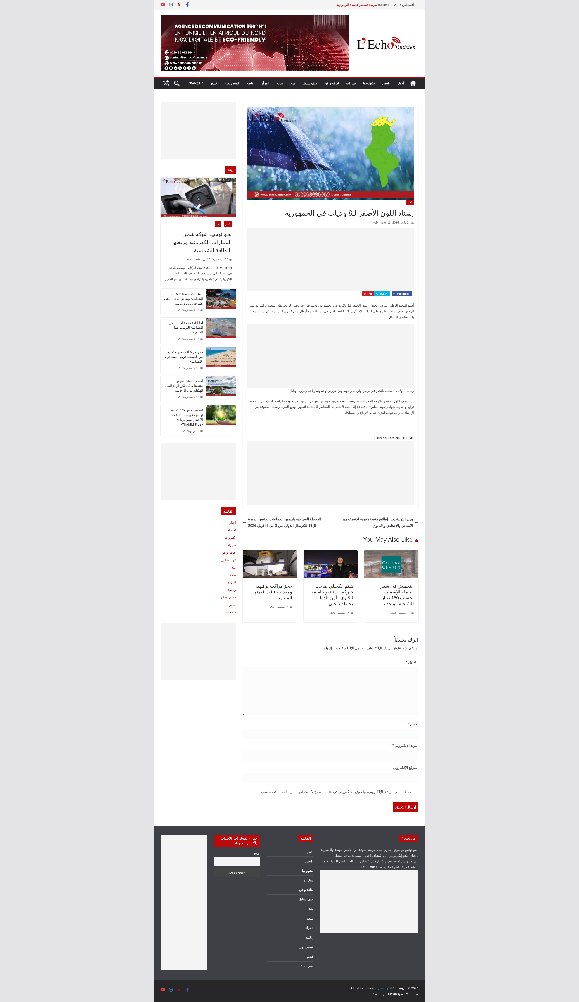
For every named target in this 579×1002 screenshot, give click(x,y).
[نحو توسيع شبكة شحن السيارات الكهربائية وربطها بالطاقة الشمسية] (198, 197)
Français (195, 83)
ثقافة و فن (332, 83)
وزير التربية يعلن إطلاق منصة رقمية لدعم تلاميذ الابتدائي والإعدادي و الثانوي (377, 522)
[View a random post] (166, 83)
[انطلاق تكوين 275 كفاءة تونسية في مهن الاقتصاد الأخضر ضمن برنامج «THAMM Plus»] (221, 420)
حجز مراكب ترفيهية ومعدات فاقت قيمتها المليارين (272, 592)
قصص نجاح (231, 83)
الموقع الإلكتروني (405, 767)
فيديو (214, 83)
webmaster (380, 222)
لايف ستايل (309, 83)
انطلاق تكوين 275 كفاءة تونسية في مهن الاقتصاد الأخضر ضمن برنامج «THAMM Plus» (187, 417)
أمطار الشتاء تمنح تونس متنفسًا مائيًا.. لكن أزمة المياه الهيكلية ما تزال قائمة (184, 386)
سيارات (351, 83)
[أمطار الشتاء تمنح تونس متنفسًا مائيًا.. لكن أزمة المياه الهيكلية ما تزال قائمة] (221, 389)
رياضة (250, 83)
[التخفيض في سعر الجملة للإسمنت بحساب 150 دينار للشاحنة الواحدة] (391, 553)
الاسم (412, 723)
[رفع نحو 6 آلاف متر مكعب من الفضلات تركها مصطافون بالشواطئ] (221, 360)
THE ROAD (391, 994)
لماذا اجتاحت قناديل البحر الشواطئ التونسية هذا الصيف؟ (186, 327)
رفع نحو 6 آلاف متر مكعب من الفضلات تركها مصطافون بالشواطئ (184, 357)
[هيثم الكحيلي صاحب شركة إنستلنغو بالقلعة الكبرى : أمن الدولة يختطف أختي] (331, 553)
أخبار (401, 83)
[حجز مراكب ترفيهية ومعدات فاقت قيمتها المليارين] (270, 553)
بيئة (293, 83)
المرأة (266, 83)
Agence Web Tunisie (408, 994)
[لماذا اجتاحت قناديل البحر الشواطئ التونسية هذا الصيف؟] (221, 331)
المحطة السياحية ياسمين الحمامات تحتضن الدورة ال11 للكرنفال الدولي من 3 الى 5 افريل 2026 (284, 522)
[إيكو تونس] (413, 83)
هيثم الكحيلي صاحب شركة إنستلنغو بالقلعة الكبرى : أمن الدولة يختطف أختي (332, 595)
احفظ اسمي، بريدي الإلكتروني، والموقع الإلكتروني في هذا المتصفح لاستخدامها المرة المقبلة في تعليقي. (337, 791)
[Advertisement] (330, 259)
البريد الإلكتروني (405, 745)
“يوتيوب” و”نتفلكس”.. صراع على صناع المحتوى (346, 4)
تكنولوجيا (369, 83)
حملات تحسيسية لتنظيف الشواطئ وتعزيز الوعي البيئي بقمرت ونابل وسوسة (183, 298)
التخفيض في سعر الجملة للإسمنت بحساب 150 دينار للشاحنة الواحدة (397, 595)
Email (256, 854)
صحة (280, 83)
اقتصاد (386, 83)
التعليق (411, 661)
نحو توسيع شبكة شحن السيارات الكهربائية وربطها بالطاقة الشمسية (202, 242)
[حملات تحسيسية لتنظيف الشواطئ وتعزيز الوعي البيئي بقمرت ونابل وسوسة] (221, 302)
